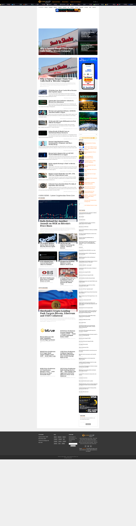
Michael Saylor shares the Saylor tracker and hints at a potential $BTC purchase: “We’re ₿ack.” (88, 261)
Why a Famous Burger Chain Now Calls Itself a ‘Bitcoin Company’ (56, 80)
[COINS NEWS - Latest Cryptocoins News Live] (44, 1)
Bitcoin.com (42, 86)
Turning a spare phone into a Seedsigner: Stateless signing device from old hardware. (88, 213)
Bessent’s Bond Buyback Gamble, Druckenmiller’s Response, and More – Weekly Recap (61, 143)
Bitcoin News (66, 108)
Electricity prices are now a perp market (86, 307)
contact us (84, 448)
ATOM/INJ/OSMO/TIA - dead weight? (85, 265)
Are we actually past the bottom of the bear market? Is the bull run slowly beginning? (88, 335)
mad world (81, 247)
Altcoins (86, 7)
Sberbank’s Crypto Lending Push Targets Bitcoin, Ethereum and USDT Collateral (57, 313)
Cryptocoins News (63, 118)
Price (90, 7)
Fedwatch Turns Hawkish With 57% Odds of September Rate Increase (62, 184)
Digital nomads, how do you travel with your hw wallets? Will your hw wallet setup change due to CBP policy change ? (88, 303)
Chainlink (81, 7)
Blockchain (68, 338)
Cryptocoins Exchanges (44, 440)
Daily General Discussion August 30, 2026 (86, 275)
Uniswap (72, 7)
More (41, 442)
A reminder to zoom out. (83, 377)
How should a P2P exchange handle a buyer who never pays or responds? (87, 331)
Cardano (60, 7)
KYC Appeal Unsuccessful (83, 344)
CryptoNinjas (49, 321)
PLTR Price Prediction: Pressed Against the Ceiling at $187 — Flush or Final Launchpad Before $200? (68, 334)
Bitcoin (46, 7)
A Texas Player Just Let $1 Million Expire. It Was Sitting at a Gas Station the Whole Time (68, 281)
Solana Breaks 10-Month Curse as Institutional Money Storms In (59, 132)
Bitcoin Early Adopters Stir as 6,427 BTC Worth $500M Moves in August (61, 154)
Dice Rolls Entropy (82, 219)
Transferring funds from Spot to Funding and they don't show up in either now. (87, 388)
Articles (81, 139)
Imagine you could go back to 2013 (85, 299)
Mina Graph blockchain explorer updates (86, 380)
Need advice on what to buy (83, 226)
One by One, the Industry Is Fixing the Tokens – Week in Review (67, 246)
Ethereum (50, 7)
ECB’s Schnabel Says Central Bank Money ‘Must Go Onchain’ (46, 263)
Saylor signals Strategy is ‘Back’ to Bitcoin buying (62, 164)
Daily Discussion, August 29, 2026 (84, 338)
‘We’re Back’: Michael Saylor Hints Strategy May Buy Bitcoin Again (47, 245)
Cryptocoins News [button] (56, 1)
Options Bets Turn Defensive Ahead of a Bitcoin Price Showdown (61, 101)
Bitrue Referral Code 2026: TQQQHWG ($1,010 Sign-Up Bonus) (47, 338)
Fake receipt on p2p (82, 322)
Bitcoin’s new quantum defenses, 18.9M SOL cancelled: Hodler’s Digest (62, 111)
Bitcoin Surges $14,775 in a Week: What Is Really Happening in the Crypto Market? (87, 316)
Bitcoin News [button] (65, 1)
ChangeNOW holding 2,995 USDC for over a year (87, 250)
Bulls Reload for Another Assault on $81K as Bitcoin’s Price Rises (55, 223)
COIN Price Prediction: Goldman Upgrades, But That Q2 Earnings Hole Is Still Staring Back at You (67, 354)
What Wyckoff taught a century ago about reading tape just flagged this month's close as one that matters (88, 384)
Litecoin (76, 7)
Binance (55, 7)
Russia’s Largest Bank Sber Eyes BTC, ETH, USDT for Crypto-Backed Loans (62, 174)
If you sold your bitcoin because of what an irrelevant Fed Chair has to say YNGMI (88, 366)
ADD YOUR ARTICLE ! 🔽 (88, 137)
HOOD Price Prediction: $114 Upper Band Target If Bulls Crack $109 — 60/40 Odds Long (48, 354)
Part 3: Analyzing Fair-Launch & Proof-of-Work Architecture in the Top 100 (87, 285)
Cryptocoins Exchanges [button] (75, 1)
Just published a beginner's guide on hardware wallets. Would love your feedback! (87, 223)
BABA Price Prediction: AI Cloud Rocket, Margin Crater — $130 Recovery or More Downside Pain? (47, 371)
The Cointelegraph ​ (69, 118)
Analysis (94, 7)
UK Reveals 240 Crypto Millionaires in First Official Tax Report (62, 121)
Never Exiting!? (81, 216)
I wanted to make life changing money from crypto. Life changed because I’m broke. (87, 363)
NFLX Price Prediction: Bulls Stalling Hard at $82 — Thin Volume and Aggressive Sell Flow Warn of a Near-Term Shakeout (68, 372)
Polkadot (64, 7)
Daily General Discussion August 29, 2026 (86, 341)
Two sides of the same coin (83, 391)
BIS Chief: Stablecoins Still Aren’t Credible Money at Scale (47, 279)
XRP (68, 7)
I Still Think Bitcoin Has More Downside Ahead (87, 278)
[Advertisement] (68, 20)
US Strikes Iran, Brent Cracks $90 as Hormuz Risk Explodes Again (63, 91)
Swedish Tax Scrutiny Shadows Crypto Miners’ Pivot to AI (67, 263)
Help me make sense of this (83, 347)
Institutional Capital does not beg (84, 319)
